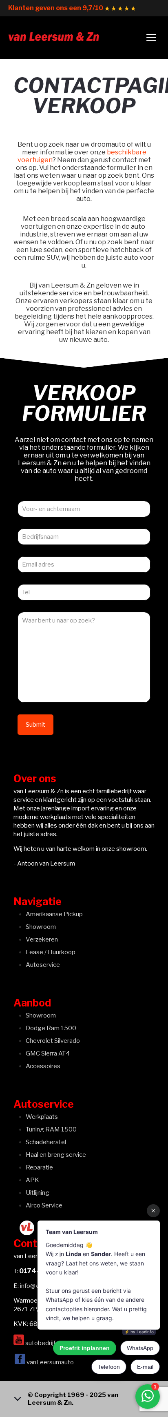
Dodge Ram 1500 (51, 1028)
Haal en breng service (56, 1154)
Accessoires (43, 1066)
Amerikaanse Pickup (54, 914)
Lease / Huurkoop (50, 952)
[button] (84, 1399)
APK (32, 1180)
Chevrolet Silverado (53, 1040)
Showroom (41, 927)
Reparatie (39, 1167)
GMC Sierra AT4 (48, 1053)
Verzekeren (42, 939)
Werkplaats (42, 1116)
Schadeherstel (46, 1142)
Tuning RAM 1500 (51, 1129)
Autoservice (43, 964)
